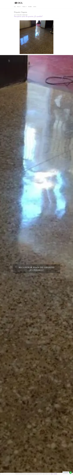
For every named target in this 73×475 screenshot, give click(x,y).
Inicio (15, 6)
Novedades (30, 6)
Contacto (34, 6)
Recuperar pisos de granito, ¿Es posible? (28, 16)
